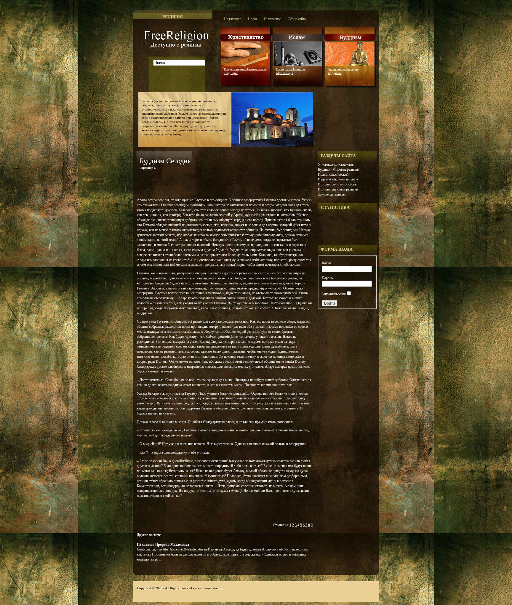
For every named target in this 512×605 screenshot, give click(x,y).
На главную (232, 19)
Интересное (272, 19)
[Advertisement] (206, 185)
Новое (252, 19)
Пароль (327, 278)
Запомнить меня (334, 294)
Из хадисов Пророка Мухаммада (290, 71)
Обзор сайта (297, 19)
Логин (326, 263)
